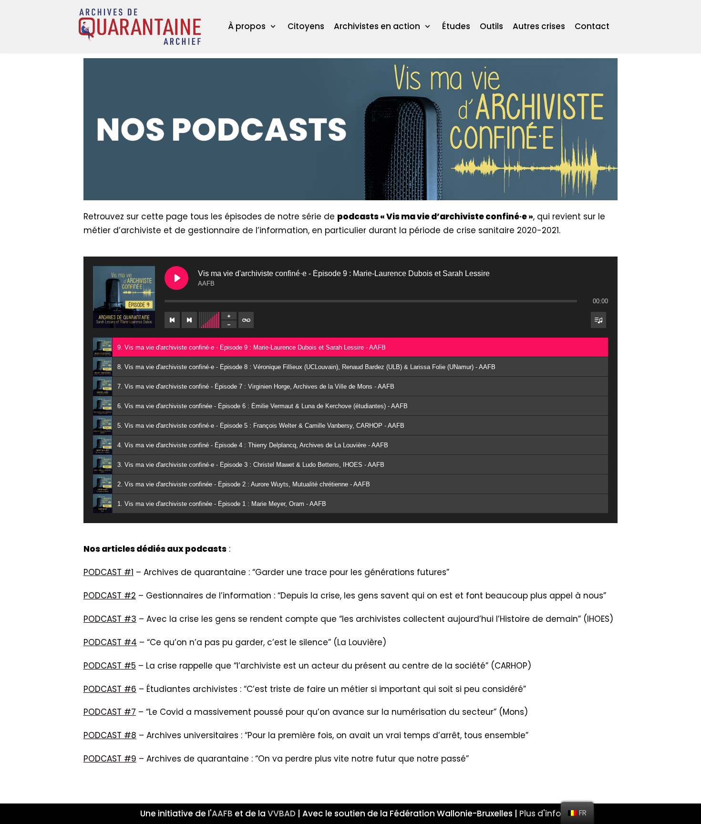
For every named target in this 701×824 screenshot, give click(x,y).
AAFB (222, 813)
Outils (491, 26)
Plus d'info (540, 813)
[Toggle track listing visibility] (598, 320)
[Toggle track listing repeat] (246, 320)
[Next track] (189, 320)
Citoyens (306, 26)
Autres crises (539, 26)
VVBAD (282, 813)
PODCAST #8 (109, 735)
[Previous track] (172, 320)
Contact (592, 26)
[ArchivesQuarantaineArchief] (140, 27)
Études (456, 26)
